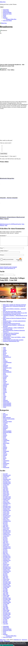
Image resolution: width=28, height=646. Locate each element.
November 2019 (7, 498)
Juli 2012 (5, 549)
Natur (23, 224)
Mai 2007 (5, 622)
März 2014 (5, 526)
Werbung (5, 464)
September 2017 (7, 503)
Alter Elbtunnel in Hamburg (9, 334)
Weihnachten (6, 11)
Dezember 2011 (6, 556)
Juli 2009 (5, 588)
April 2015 (5, 518)
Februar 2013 (6, 544)
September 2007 (7, 617)
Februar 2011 (6, 564)
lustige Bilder (6, 443)
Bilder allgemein (7, 417)
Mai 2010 (5, 575)
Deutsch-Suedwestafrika (8, 418)
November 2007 (7, 614)
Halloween (5, 365)
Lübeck (5, 441)
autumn (4, 350)
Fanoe (4, 359)
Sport (4, 456)
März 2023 (5, 490)
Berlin (4, 351)
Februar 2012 (6, 554)
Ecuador (5, 420)
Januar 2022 (6, 492)
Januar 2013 (6, 545)
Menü (2, 7)
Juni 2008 (5, 606)
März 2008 (5, 609)
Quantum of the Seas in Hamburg (11, 333)
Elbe (4, 358)
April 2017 (5, 504)
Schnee (4, 390)
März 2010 (5, 577)
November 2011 (7, 557)
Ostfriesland (6, 384)
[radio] (15, 145)
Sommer (5, 392)
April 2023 (5, 488)
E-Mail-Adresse (4, 250)
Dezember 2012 (7, 546)
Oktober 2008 (6, 600)
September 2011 (7, 560)
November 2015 (7, 515)
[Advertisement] (14, 49)
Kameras (5, 435)
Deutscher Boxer (7, 357)
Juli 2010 (5, 573)
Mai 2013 (5, 540)
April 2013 (5, 541)
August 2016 (6, 511)
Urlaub (4, 396)
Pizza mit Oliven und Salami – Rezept (12, 311)
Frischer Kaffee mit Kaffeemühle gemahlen (13, 339)
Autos (4, 349)
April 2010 (5, 576)
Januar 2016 (6, 514)
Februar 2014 (6, 527)
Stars (4, 393)
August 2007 (6, 618)
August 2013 (6, 536)
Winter (4, 407)
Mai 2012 (5, 552)
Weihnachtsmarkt (7, 405)
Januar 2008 (6, 611)
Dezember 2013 (7, 530)
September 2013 (7, 534)
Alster (4, 347)
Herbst (4, 15)
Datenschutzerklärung (8, 645)
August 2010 (6, 572)
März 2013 (5, 542)
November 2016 (7, 507)
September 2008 (7, 602)
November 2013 (7, 532)
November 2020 (7, 496)
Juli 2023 (5, 486)
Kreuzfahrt (5, 376)
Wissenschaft (6, 467)
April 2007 (5, 623)
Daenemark (5, 355)
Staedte (4, 458)
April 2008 (5, 607)
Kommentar (3, 235)
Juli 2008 (5, 604)
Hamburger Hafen (7, 13)
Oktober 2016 (6, 509)
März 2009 (5, 594)
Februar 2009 (6, 595)
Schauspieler (6, 451)
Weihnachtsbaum (7, 403)
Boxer (4, 354)
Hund (4, 373)
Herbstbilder (6, 370)
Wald (6, 225)
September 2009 (7, 586)
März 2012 (5, 553)
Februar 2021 (6, 494)
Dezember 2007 (7, 613)
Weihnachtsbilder (7, 404)
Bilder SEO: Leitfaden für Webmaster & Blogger (14, 304)
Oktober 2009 (6, 584)
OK (1, 645)
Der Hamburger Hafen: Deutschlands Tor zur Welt (15, 312)
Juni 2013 (5, 538)
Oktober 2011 (6, 559)
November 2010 (7, 568)
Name (2, 248)
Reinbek (5, 386)
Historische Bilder (7, 432)
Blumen (5, 353)
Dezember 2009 (7, 582)
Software (5, 454)
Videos (4, 462)
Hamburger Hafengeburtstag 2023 (11, 341)
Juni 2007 (5, 621)
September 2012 (7, 548)
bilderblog (2, 224)
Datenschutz (7, 641)
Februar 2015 (6, 519)
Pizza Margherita (7, 335)
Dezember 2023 (7, 482)
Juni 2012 (5, 550)
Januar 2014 (6, 529)
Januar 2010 (6, 580)
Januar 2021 (6, 495)
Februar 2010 (6, 579)
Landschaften (6, 440)
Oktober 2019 (6, 499)
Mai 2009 (5, 591)
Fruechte (19, 224)
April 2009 (5, 592)
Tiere (4, 394)
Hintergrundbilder (7, 12)
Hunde (4, 374)
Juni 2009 (5, 590)
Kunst (4, 437)
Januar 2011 (6, 565)
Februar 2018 (6, 502)
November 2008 (7, 599)
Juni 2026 (5, 473)
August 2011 (6, 561)
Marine (4, 378)
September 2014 (7, 521)
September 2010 (7, 571)
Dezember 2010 (7, 567)
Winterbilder (6, 9)
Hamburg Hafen (7, 322)
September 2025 (7, 475)
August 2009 (6, 587)
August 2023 (6, 484)
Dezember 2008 (7, 598)
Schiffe (4, 389)
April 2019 (5, 500)
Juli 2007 (5, 619)
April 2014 (5, 525)
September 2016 (7, 510)
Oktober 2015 (6, 517)
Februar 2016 (6, 513)
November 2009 (7, 583)
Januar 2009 (6, 596)
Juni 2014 (5, 522)
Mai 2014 (5, 523)
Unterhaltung (6, 460)
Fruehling (5, 361)
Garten (4, 363)
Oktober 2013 (6, 533)
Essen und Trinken (7, 20)
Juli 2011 (5, 563)
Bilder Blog (3, 1)
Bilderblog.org (17, 639)
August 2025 (6, 476)
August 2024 (6, 480)
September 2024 (7, 479)
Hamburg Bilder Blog (11, 19)
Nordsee (5, 381)
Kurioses (5, 439)
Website (2, 255)
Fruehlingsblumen (7, 362)
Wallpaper (5, 400)
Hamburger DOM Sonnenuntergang (11, 323)
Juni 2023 (5, 487)
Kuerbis (5, 377)
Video (4, 397)
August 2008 (6, 603)
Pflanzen (15, 224)
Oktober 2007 (6, 615)
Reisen (4, 388)
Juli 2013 (5, 537)
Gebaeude (5, 425)
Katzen (4, 436)
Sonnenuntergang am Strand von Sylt (12, 314)
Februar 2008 (6, 610)
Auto (4, 413)
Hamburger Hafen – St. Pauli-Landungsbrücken (14, 321)
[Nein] (13, 645)
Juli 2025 (5, 477)
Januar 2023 (6, 491)
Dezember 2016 (7, 506)
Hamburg (5, 17)
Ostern (4, 16)
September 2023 (7, 483)
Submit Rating (4, 153)
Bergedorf (5, 414)
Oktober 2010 (6, 569)
